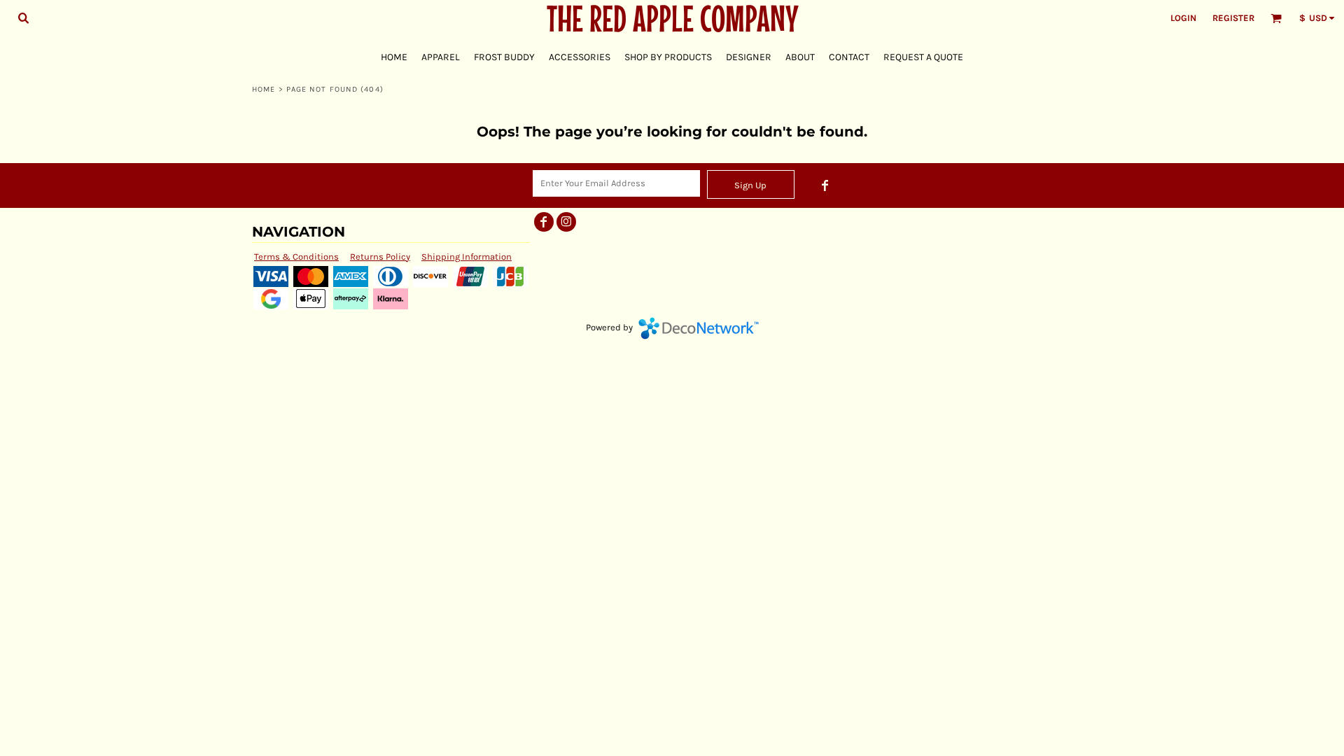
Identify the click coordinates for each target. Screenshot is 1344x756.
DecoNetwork (698, 328)
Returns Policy (380, 256)
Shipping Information (466, 256)
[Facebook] (825, 185)
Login (1183, 18)
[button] (23, 17)
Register (1233, 18)
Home (263, 89)
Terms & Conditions (296, 256)
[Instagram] (566, 222)
